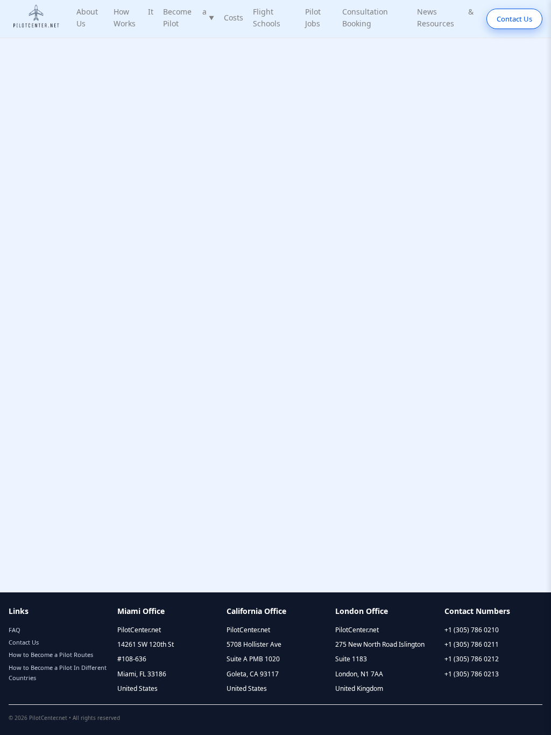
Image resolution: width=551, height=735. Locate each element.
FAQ (14, 630)
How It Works (133, 17)
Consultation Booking (365, 17)
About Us (87, 17)
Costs (233, 17)
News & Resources (445, 17)
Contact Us (514, 19)
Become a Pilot (188, 17)
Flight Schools (266, 17)
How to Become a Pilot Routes (51, 655)
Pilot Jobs (313, 17)
